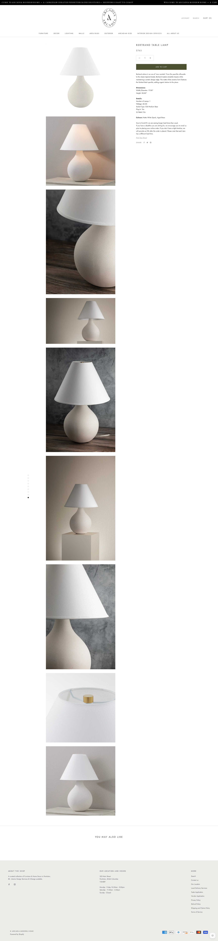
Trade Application (197, 892)
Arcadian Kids (125, 33)
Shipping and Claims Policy (200, 908)
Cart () (207, 18)
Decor (57, 33)
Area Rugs (94, 33)
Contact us (194, 880)
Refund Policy (196, 904)
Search (196, 18)
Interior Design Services (149, 33)
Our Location (195, 884)
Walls (81, 33)
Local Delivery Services (199, 888)
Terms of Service (196, 912)
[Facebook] (144, 142)
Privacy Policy (195, 900)
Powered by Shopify (17, 934)
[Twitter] (147, 142)
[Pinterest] (150, 142)
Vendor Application (197, 896)
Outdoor (109, 33)
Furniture (43, 33)
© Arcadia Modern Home (22, 931)
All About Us (173, 33)
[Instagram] (15, 884)
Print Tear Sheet (141, 138)
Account (185, 18)
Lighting (69, 33)
